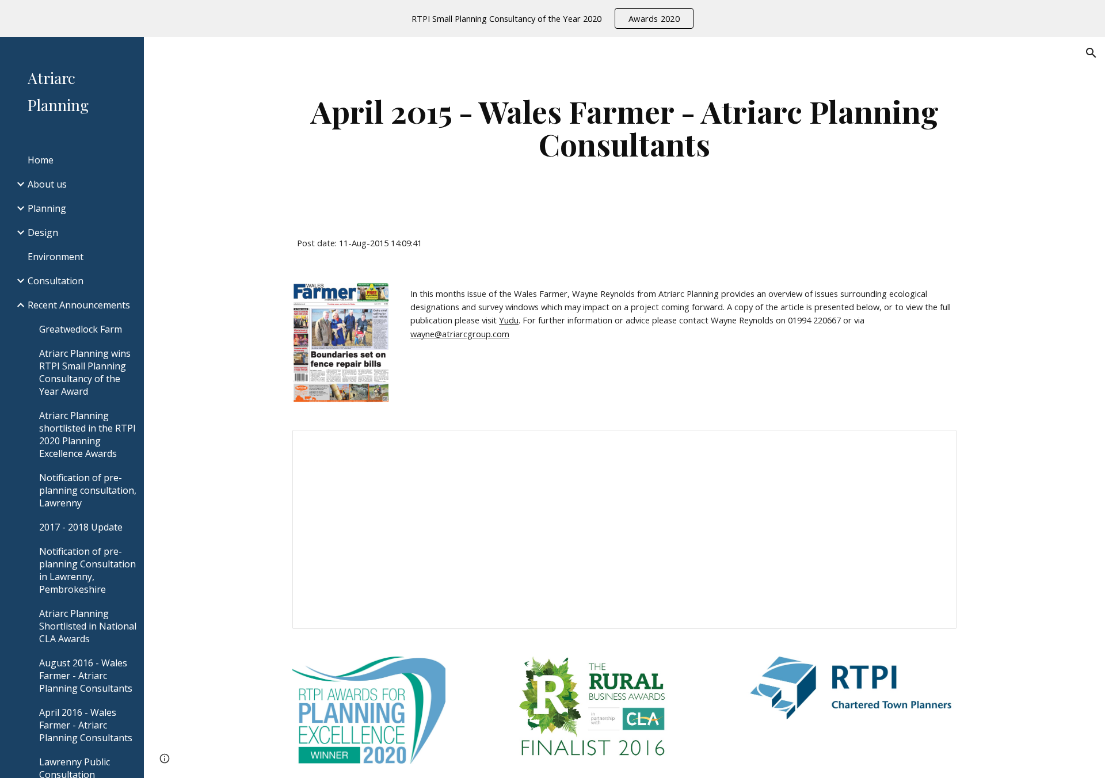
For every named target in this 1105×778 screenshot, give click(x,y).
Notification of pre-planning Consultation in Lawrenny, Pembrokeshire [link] (87, 570)
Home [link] (41, 160)
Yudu (509, 320)
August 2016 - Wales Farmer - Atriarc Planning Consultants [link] (85, 676)
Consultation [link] (55, 280)
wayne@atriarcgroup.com (459, 334)
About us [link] (47, 184)
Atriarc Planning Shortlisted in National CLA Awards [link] (87, 626)
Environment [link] (55, 256)
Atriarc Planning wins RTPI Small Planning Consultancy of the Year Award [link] (85, 372)
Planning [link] (47, 208)
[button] (1091, 53)
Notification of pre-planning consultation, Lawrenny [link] (87, 490)
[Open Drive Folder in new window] (935, 445)
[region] (552, 18)
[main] (624, 127)
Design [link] (43, 232)
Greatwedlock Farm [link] (80, 329)
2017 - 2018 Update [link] (81, 527)
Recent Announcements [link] (79, 305)
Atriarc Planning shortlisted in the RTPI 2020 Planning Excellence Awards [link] (87, 434)
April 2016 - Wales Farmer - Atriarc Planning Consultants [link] (85, 725)
